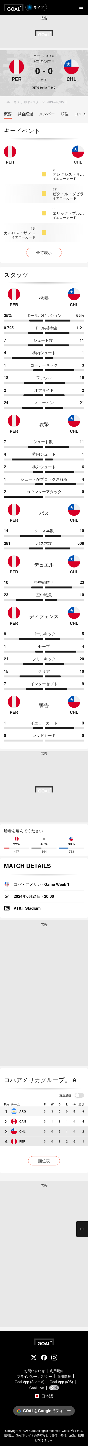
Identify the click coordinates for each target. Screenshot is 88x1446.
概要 (8, 114)
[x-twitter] (34, 1358)
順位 (64, 114)
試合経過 (25, 114)
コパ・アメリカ (44, 56)
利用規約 (57, 1371)
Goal (32, 1430)
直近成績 (65, 1095)
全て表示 (44, 252)
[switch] (79, 1095)
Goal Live (36, 1388)
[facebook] (44, 1358)
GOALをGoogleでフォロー (47, 1410)
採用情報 (64, 1376)
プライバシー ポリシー (34, 1376)
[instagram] (54, 1358)
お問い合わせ (34, 1371)
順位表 (44, 1160)
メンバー (47, 114)
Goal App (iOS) (61, 1382)
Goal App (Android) (29, 1382)
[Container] (16, 70)
